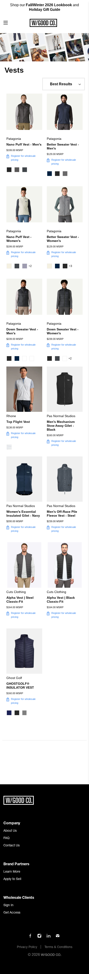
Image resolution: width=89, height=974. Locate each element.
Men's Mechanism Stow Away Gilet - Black (61, 425)
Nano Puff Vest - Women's (18, 239)
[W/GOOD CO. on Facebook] (30, 937)
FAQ (6, 838)
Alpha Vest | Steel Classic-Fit (20, 599)
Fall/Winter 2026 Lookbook (49, 5)
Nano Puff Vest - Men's (24, 144)
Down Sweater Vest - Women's (63, 331)
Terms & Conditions (58, 947)
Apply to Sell (12, 879)
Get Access (11, 912)
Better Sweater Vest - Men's (63, 146)
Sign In (8, 905)
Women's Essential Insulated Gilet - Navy (23, 513)
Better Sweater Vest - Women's (63, 239)
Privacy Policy (27, 947)
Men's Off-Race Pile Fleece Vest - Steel (62, 513)
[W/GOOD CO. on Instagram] (39, 937)
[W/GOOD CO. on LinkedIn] (48, 937)
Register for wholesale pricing (23, 158)
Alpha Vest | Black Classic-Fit (61, 599)
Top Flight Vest (18, 422)
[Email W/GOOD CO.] (57, 937)
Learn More (11, 872)
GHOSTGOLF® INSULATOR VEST (20, 685)
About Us (10, 831)
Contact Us (11, 845)
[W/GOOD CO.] (43, 23)
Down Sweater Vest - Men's (22, 331)
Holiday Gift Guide (44, 9)
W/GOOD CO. (51, 955)
